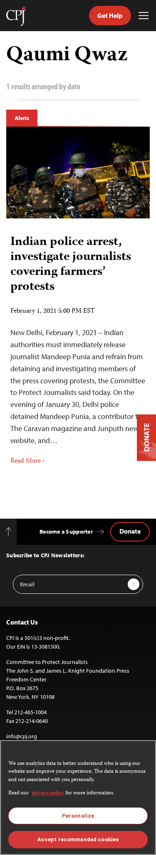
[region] (78, 797)
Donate (130, 531)
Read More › (27, 461)
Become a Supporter (66, 531)
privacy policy (48, 793)
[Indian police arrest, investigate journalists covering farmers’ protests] (78, 172)
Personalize (78, 816)
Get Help (110, 15)
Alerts (22, 118)
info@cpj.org (21, 736)
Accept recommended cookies (78, 839)
